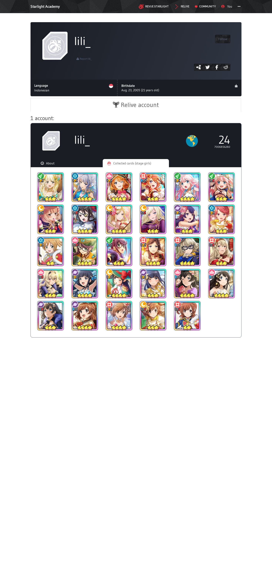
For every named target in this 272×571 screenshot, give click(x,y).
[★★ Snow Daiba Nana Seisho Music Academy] (50, 251)
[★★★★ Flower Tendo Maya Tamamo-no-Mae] (153, 251)
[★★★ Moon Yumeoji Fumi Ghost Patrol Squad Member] (153, 219)
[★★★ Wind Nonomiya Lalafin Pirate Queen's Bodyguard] (221, 187)
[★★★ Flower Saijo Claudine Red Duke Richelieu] (221, 251)
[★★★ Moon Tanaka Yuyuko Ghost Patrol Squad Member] (50, 219)
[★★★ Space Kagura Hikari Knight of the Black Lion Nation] (50, 315)
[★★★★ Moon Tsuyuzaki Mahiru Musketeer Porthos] (119, 283)
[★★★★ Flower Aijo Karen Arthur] (119, 315)
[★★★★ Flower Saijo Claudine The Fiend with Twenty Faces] (187, 251)
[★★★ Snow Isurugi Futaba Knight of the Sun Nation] (221, 219)
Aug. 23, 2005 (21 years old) (140, 88)
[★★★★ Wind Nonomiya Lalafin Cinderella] (187, 187)
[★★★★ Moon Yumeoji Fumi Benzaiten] (119, 219)
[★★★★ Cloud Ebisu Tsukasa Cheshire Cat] (119, 187)
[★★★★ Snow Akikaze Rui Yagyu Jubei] (84, 219)
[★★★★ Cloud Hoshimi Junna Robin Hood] (84, 251)
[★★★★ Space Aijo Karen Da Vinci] (84, 315)
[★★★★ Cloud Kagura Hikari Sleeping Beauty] (187, 283)
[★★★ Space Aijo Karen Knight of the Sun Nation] (153, 315)
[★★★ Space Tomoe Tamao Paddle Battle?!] (187, 219)
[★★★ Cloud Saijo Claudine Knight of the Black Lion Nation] (50, 283)
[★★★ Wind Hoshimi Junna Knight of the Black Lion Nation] (119, 251)
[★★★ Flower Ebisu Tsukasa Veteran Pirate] (153, 187)
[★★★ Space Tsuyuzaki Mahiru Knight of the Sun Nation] (153, 283)
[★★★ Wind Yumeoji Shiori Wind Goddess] (50, 187)
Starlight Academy (45, 6)
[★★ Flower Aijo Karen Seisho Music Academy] (187, 315)
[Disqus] (136, 401)
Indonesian (41, 87)
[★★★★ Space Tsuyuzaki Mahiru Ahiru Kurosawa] (84, 283)
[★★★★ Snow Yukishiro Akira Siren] (84, 187)
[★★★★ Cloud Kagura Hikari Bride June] (221, 283)
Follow (222, 39)
